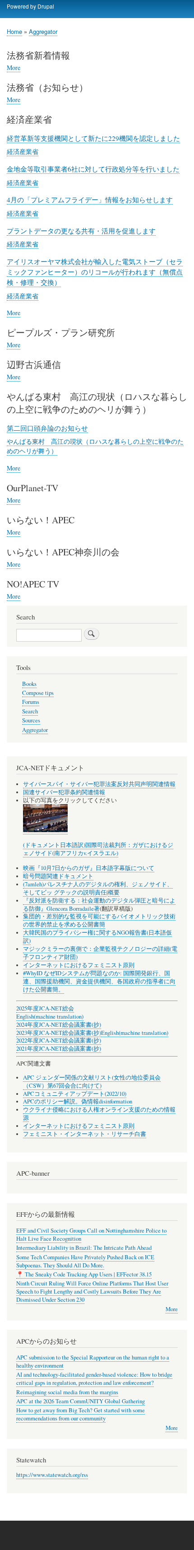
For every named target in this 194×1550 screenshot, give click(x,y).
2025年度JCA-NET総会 (45, 1008)
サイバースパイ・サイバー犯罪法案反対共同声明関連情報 (99, 784)
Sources (31, 720)
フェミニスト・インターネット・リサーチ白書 (84, 1134)
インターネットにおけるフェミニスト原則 (78, 965)
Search (30, 711)
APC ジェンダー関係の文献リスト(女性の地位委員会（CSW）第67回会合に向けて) (92, 1081)
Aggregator (43, 31)
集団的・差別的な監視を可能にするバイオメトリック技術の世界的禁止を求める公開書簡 (99, 920)
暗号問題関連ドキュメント (58, 876)
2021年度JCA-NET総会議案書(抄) (58, 1048)
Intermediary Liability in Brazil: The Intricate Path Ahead (84, 1248)
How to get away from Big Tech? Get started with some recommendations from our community (80, 1414)
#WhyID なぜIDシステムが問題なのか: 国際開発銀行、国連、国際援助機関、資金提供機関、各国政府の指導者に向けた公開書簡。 (99, 981)
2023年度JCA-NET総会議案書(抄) (58, 1033)
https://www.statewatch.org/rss (52, 1475)
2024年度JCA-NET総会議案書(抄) (58, 1025)
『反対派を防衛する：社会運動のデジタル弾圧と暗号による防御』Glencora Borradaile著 (99, 904)
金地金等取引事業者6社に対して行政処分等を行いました (93, 168)
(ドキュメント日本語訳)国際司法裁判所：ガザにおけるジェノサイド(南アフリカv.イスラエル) (98, 849)
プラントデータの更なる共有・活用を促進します (81, 230)
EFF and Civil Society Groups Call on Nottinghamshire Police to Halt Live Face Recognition (91, 1235)
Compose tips (38, 693)
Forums (30, 702)
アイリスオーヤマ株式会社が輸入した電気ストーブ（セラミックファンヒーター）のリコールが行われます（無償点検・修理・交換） (95, 272)
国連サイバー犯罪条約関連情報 (64, 792)
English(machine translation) (49, 1016)
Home (14, 31)
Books (29, 684)
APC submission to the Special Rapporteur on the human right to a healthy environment (92, 1361)
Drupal (45, 6)
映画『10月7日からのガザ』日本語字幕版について (88, 868)
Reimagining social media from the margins (67, 1392)
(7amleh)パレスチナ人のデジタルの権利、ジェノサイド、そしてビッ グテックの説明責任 (98, 888)
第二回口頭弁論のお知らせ (47, 428)
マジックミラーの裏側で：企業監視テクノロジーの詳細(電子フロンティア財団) (100, 953)
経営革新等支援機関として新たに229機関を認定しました (93, 138)
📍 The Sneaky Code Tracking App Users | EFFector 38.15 (84, 1274)
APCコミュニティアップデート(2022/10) (74, 1094)
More (13, 67)
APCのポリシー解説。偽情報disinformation (77, 1101)
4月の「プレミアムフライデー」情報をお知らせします (90, 199)
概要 (114, 892)
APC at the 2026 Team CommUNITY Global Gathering (80, 1401)
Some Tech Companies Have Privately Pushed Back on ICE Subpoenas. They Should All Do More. (85, 1261)
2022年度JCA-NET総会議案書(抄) (58, 1040)
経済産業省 (22, 151)
